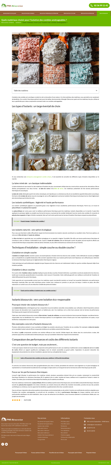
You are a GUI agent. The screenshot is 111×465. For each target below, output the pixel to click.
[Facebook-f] (2, 444)
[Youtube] (6, 444)
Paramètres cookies (55, 462)
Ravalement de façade (9, 13)
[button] (96, 90)
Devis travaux (104, 13)
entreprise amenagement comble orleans (39, 177)
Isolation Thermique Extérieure (49, 13)
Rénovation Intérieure (87, 13)
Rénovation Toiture (69, 13)
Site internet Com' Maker (103, 462)
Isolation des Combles (28, 13)
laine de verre (58, 188)
